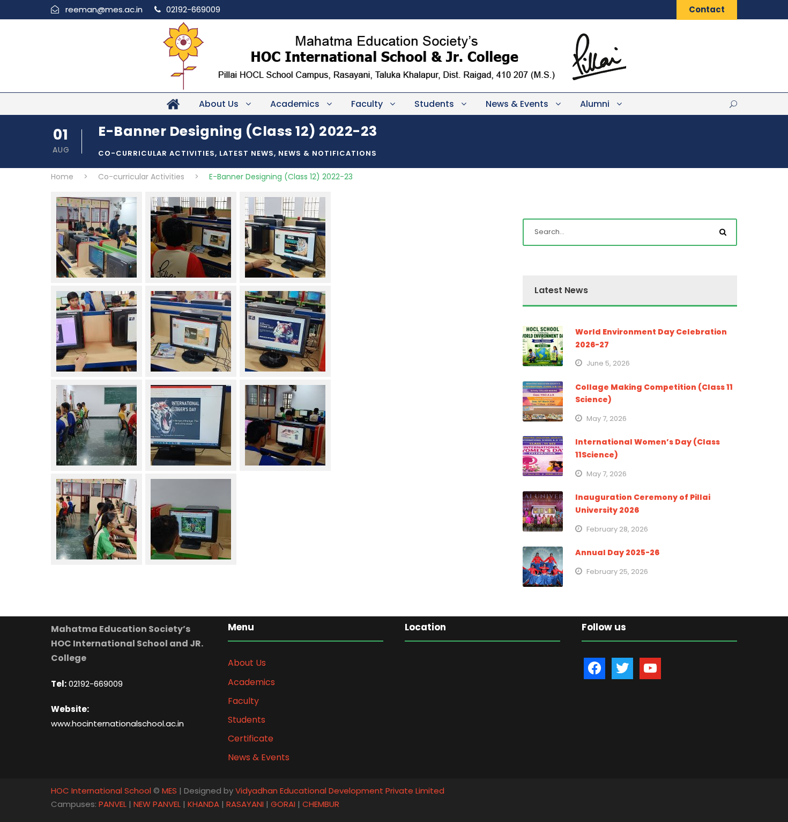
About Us (219, 104)
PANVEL (113, 804)
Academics (294, 104)
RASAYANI (245, 804)
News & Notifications (327, 153)
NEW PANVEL (157, 804)
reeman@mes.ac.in (104, 9)
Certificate (250, 738)
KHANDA (203, 804)
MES (169, 790)
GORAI (283, 804)
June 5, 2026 (608, 363)
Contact (707, 9)
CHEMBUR (320, 804)
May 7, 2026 (606, 418)
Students (434, 104)
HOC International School (101, 790)
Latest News (246, 153)
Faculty (367, 104)
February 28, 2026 (617, 529)
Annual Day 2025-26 (617, 552)
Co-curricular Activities (156, 153)
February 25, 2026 (617, 571)
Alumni (594, 104)
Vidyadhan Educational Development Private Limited (339, 790)
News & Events (517, 104)
